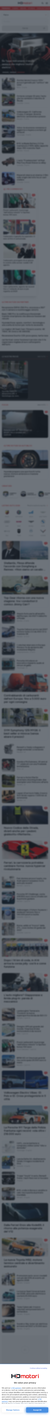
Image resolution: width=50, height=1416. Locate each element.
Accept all (37, 1410)
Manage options (13, 1410)
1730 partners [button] (16, 1388)
